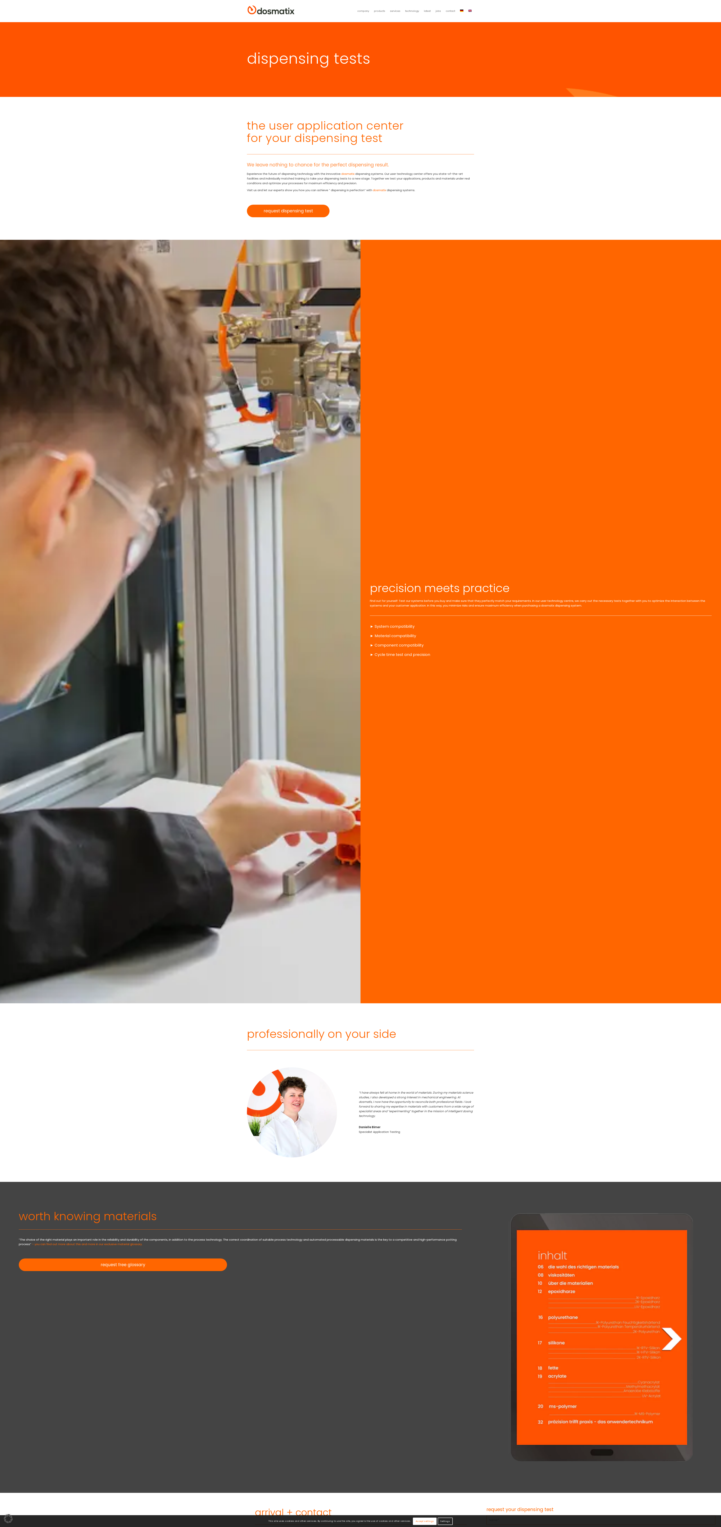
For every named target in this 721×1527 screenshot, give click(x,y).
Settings (445, 1520)
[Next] (684, 1337)
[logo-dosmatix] (271, 11)
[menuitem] (363, 11)
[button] (8, 1518)
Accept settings (425, 1520)
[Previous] (517, 1337)
